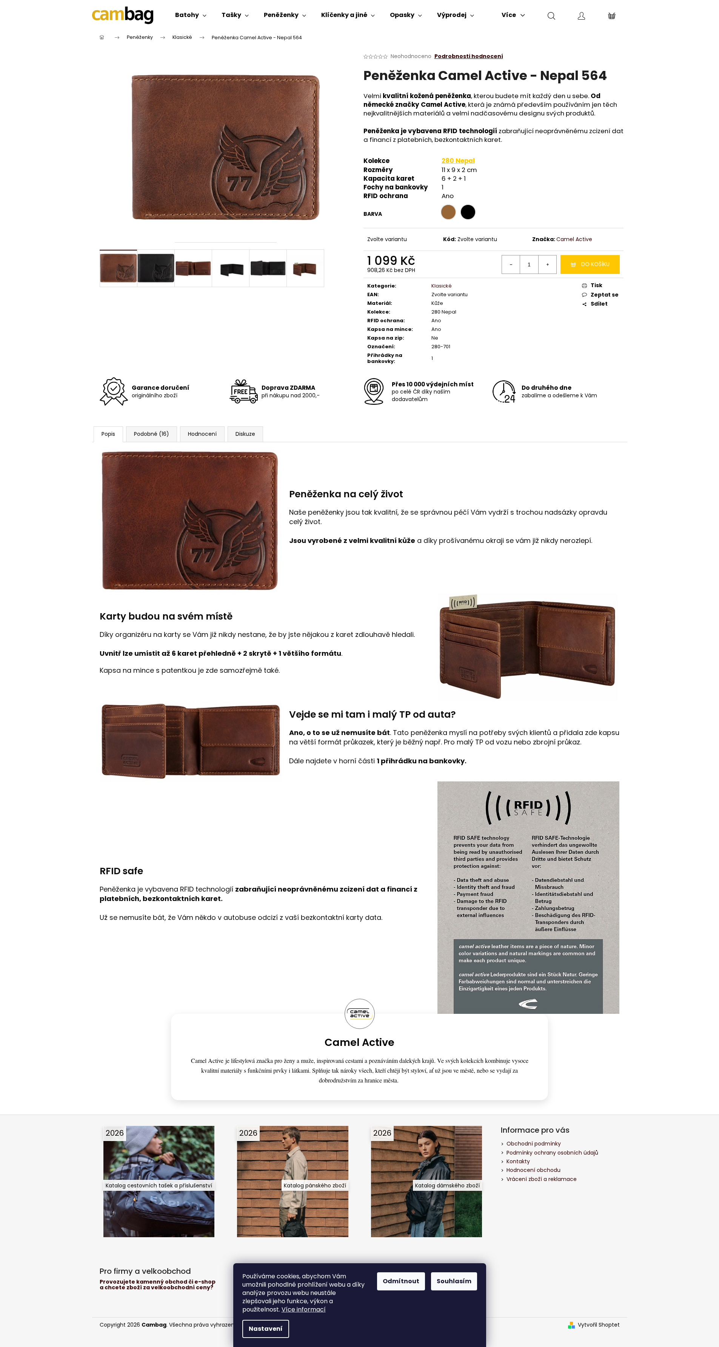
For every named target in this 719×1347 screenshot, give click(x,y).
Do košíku (595, 264)
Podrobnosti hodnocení (468, 56)
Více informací (304, 1309)
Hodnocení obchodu (533, 1170)
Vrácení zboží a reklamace (542, 1179)
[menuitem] (191, 15)
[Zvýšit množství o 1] (547, 264)
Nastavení (266, 1328)
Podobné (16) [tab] (151, 434)
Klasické (441, 285)
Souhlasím (454, 1281)
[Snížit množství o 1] (511, 264)
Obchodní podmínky (534, 1143)
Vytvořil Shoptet (599, 1325)
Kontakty (518, 1161)
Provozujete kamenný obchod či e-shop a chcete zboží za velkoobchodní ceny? (158, 1285)
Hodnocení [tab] (202, 434)
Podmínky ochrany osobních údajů (552, 1152)
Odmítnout (401, 1281)
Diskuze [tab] (245, 434)
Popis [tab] (108, 434)
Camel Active (574, 239)
